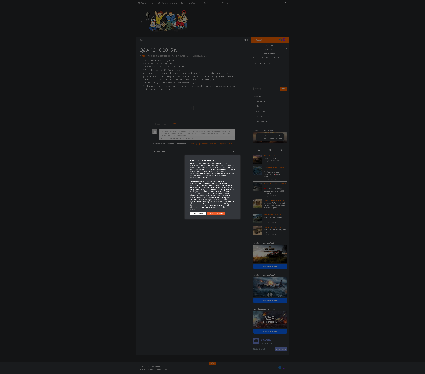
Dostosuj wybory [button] (198, 213)
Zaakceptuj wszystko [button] (216, 213)
